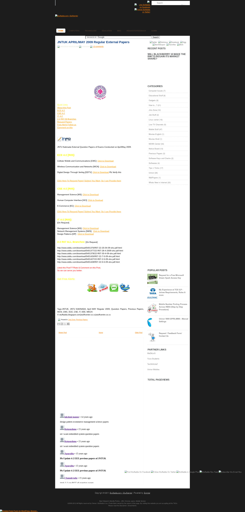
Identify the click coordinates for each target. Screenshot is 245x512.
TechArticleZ (152, 364)
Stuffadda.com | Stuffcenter (121, 492)
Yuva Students (153, 358)
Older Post (138, 332)
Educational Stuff (156, 95)
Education (107, 30)
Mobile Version (141, 501)
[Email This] (58, 323)
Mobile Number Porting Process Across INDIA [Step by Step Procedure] (173, 307)
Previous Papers (82, 319)
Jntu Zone (71, 319)
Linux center (154, 119)
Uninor (151, 172)
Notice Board (154, 148)
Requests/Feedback (136, 30)
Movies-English (155, 134)
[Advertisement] (78, 67)
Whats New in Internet (158, 182)
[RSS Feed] (148, 2)
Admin (154, 30)
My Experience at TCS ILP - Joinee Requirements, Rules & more (172, 292)
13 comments (98, 47)
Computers (74, 30)
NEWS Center (154, 143)
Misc (119, 30)
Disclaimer (123, 505)
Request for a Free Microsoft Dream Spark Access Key (171, 276)
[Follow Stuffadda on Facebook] (142, 7)
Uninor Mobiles (153, 369)
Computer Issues (156, 90)
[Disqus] (100, 374)
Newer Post (63, 332)
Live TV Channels (156, 124)
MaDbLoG (151, 353)
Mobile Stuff (154, 129)
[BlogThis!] (61, 323)
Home (60, 30)
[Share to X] (65, 323)
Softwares (153, 163)
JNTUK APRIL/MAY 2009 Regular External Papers (93, 42)
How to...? (153, 105)
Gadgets (152, 100)
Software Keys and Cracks (160, 158)
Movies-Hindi (154, 139)
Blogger (147, 492)
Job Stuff (152, 114)
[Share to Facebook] (68, 323)
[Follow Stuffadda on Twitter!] (142, 12)
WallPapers (153, 177)
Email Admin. (132, 505)
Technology (91, 30)
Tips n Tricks (154, 168)
